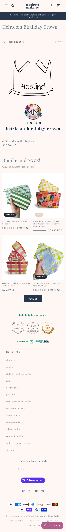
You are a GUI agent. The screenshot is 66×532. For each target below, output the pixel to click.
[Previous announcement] (5, 16)
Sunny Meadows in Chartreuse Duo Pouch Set (47, 284)
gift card (10, 394)
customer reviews (15, 408)
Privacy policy (17, 521)
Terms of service (33, 521)
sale (8, 380)
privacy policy (13, 429)
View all (33, 298)
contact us (11, 367)
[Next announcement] (60, 16)
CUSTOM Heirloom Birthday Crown (18, 141)
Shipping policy (51, 521)
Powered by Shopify (36, 516)
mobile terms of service (18, 443)
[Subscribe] (48, 469)
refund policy (13, 415)
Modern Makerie (19, 516)
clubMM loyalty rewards (18, 374)
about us (10, 360)
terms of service (14, 436)
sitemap (10, 450)
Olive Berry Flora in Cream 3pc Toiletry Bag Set (16, 284)
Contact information (34, 525)
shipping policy (14, 422)
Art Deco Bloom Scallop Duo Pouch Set (15, 222)
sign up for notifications (18, 401)
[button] (6, 5)
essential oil (12, 387)
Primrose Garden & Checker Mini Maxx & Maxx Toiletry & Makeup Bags (46, 223)
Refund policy (54, 516)
